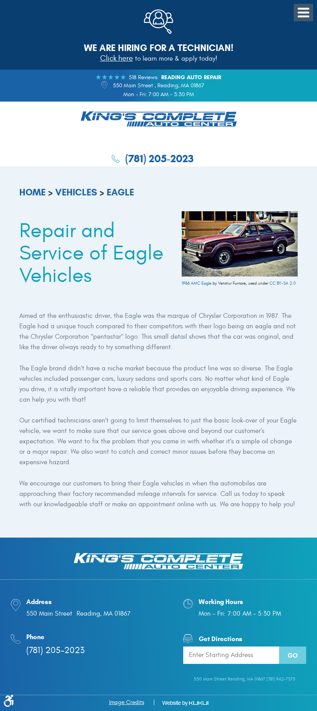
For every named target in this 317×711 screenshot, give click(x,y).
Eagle (120, 192)
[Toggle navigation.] (303, 12)
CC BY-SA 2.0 (282, 283)
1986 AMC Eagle (196, 283)
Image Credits (126, 702)
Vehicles (76, 192)
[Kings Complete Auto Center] (158, 120)
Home (32, 192)
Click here (116, 58)
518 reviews (143, 77)
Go (293, 656)
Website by (185, 703)
